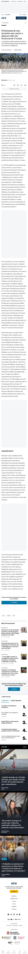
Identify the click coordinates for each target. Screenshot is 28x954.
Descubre (4, 747)
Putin (14, 615)
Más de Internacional (8, 623)
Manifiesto (14, 896)
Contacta (14, 909)
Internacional (5, 22)
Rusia (3, 615)
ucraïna (8, 615)
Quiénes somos (14, 898)
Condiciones (15, 925)
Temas (14, 903)
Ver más (25, 746)
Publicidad (14, 906)
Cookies (20, 925)
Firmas (14, 901)
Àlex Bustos (4, 80)
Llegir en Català (17, 49)
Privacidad (9, 925)
